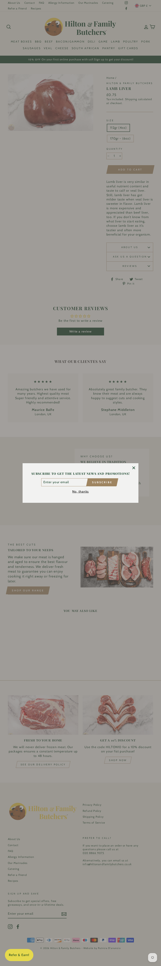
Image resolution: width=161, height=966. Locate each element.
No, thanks (80, 491)
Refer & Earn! (19, 955)
